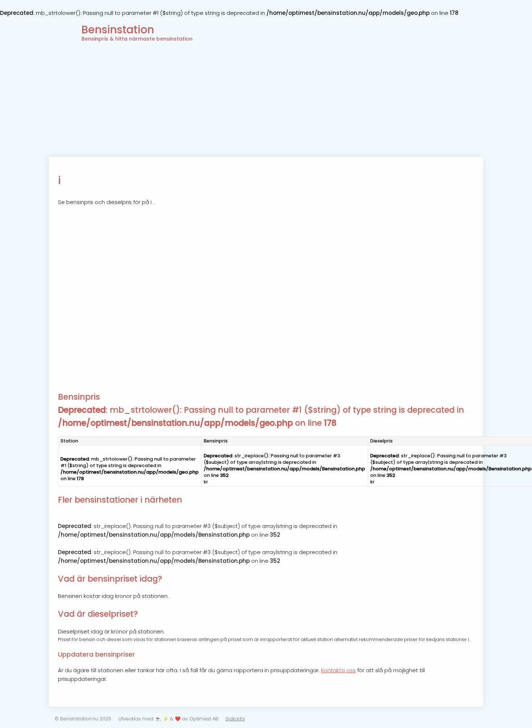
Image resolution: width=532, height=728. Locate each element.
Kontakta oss (338, 670)
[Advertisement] (266, 102)
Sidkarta (235, 719)
